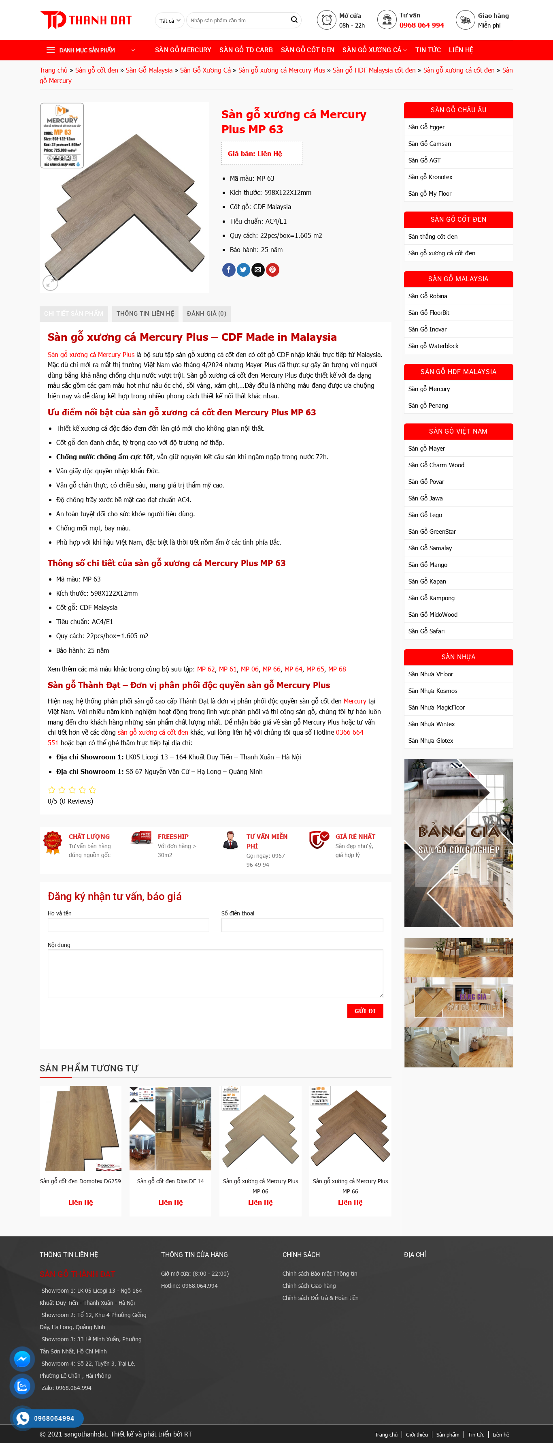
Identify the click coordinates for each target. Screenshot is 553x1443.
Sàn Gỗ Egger (426, 127)
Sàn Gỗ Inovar (427, 329)
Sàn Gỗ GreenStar (432, 531)
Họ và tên (60, 913)
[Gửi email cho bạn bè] (258, 270)
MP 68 (337, 669)
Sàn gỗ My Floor (429, 193)
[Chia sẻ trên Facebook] (229, 270)
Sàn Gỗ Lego (425, 515)
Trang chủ (54, 70)
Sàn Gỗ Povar (426, 481)
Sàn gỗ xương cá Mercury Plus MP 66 (350, 1186)
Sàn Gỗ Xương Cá (372, 50)
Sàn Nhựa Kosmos (432, 690)
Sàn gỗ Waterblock (433, 346)
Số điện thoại (237, 913)
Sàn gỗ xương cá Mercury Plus (281, 70)
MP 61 (228, 669)
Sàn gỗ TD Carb (245, 50)
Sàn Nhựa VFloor (430, 674)
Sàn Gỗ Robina (427, 296)
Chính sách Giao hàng (309, 1285)
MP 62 (206, 669)
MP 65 (315, 669)
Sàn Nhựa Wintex (431, 724)
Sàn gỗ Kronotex (430, 177)
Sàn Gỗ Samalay (430, 548)
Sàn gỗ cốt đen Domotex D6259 (80, 1181)
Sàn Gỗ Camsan (429, 143)
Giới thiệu (417, 1434)
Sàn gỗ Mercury (183, 50)
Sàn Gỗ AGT (424, 160)
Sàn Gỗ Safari (426, 631)
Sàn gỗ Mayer (426, 448)
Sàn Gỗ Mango (427, 564)
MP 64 (293, 669)
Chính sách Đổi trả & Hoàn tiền (321, 1298)
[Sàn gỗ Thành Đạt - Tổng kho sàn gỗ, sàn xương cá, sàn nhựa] (91, 20)
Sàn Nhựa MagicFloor (436, 707)
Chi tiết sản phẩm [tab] (73, 313)
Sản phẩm (447, 1434)
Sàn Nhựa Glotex (430, 740)
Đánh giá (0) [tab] (206, 313)
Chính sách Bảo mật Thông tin (320, 1273)
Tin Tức (428, 50)
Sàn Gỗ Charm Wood (436, 465)
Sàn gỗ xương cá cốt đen (459, 70)
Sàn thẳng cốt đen (432, 236)
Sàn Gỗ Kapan (427, 581)
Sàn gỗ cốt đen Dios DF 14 (170, 1181)
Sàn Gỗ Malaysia (149, 70)
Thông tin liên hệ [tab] (145, 313)
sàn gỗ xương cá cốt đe (151, 732)
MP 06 (250, 669)
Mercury (355, 701)
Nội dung (59, 945)
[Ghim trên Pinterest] (272, 270)
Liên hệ (461, 50)
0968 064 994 (422, 25)
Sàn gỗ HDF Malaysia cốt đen (374, 70)
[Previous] (40, 1154)
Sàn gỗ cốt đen (307, 50)
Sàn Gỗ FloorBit (428, 312)
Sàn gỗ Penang (428, 405)
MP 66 (272, 669)
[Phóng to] (50, 283)
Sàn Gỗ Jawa (425, 498)
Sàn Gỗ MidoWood (432, 614)
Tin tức (476, 1434)
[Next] (391, 1154)
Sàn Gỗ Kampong (431, 598)
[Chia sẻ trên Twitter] (243, 270)
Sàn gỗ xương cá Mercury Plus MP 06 (260, 1186)
